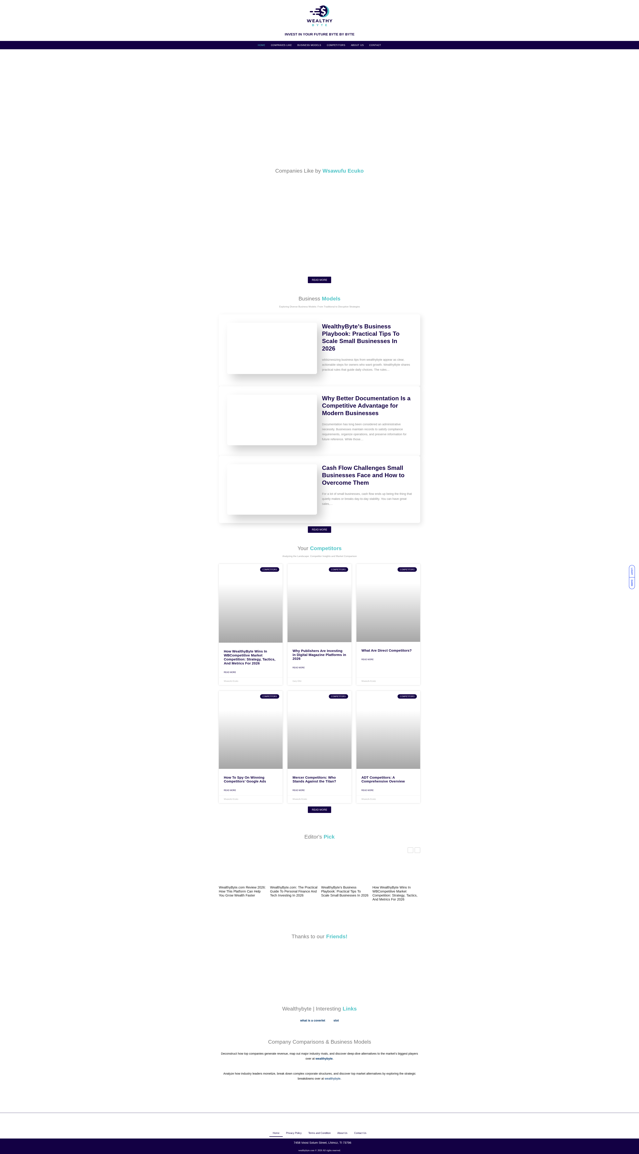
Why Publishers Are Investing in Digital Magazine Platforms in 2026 (319, 655)
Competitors (336, 45)
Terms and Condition (319, 1133)
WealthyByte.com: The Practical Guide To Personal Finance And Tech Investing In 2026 (293, 891)
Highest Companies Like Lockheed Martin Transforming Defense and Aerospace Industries (252, 255)
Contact (375, 45)
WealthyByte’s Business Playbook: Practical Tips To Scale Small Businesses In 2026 (344, 891)
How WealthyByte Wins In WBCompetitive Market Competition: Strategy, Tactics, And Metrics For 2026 (249, 657)
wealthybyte (332, 1078)
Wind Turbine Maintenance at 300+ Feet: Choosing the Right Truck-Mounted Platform (386, 101)
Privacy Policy (294, 1133)
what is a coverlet (312, 1020)
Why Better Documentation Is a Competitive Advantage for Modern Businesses (366, 405)
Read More (230, 672)
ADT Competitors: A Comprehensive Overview (383, 779)
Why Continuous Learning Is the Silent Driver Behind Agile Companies (384, 255)
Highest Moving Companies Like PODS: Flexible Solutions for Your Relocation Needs (386, 212)
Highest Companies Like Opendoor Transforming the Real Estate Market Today (284, 214)
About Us (357, 45)
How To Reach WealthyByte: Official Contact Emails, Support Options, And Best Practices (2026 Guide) (286, 104)
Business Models (309, 45)
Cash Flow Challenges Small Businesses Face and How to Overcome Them (363, 475)
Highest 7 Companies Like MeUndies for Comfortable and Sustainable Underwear (321, 255)
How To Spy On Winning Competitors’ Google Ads (245, 779)
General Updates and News (235, 98)
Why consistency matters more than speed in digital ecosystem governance (388, 145)
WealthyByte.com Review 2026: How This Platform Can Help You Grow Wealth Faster (242, 891)
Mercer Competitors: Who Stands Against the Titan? (314, 779)
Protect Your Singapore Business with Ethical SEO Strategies (318, 147)
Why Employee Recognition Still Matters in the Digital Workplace (249, 147)
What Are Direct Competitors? (386, 650)
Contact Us (360, 1133)
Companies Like (281, 45)
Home (261, 45)
